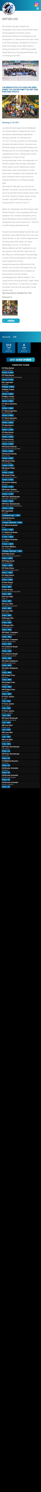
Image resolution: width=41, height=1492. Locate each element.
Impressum (6, 337)
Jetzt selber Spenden (20, 359)
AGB (14, 337)
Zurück (10, 320)
